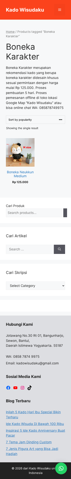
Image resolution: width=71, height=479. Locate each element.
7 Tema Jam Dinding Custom (29, 442)
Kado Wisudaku (25, 10)
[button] (61, 468)
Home (10, 32)
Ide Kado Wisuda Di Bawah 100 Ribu (35, 424)
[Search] (65, 212)
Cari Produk (15, 206)
